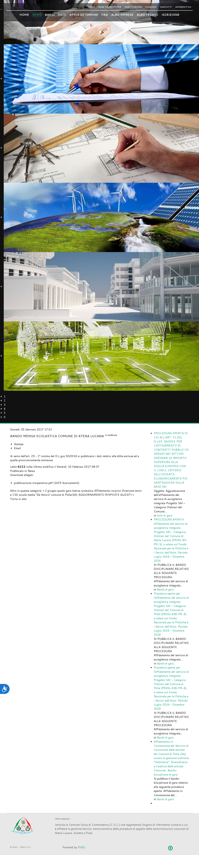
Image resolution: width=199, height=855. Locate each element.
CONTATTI (166, 6)
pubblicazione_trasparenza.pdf (33, 483)
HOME (91, 6)
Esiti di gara (164, 515)
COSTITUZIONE (133, 6)
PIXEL (82, 847)
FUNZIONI (151, 6)
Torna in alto (18, 499)
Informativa (183, 6)
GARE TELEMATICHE (109, 6)
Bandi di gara (165, 589)
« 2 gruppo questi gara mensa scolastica (68, 491)
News (31, 471)
